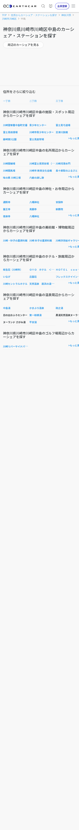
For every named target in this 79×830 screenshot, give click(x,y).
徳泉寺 (6, 216)
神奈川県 (66, 15)
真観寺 (33, 209)
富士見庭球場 (36, 139)
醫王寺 (6, 209)
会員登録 (62, 6)
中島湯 (6, 308)
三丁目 (59, 100)
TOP (4, 15)
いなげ (6, 276)
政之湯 (59, 308)
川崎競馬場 (9, 170)
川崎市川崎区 (9, 18)
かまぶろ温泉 (36, 308)
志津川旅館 (62, 132)
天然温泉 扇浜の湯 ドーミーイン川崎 (51, 283)
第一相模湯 (35, 315)
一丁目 (6, 100)
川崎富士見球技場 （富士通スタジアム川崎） (53, 163)
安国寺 (59, 202)
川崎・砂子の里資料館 (15, 240)
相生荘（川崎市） (12, 269)
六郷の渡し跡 (36, 177)
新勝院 (59, 209)
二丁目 (33, 100)
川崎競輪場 (9, 163)
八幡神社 (34, 202)
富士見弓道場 (63, 125)
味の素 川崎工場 (12, 177)
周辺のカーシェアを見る (23, 45)
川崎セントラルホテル (15, 283)
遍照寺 (6, 202)
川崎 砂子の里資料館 (40, 240)
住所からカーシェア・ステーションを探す (34, 15)
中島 (23, 18)
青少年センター (37, 125)
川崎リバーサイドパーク (16, 346)
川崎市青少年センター (41, 132)
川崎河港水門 (63, 163)
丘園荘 (33, 276)
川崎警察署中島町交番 (15, 125)
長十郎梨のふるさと (67, 170)
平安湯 (33, 322)
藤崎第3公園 (10, 139)
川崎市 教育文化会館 (40, 170)
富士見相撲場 (10, 132)
